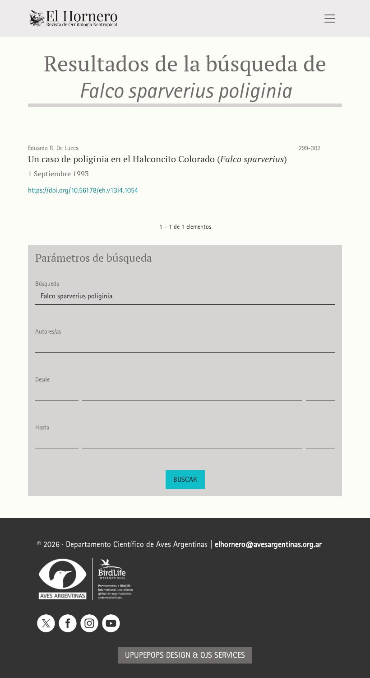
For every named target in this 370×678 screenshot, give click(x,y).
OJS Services (222, 655)
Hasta (42, 427)
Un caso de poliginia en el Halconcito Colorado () (157, 159)
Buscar (185, 479)
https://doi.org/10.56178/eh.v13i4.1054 (83, 190)
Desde (42, 379)
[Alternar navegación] (330, 18)
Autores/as (48, 331)
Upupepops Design (157, 655)
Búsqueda (47, 283)
